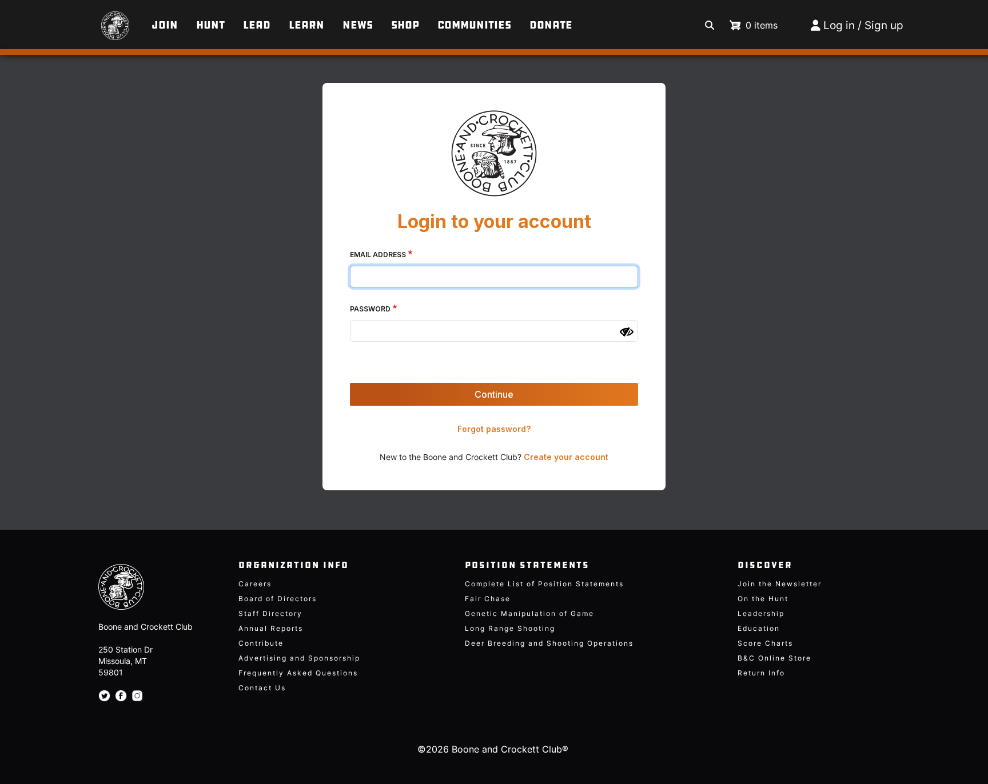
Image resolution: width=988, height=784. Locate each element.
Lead (256, 25)
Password (370, 309)
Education (759, 628)
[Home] (97, 20)
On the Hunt (763, 598)
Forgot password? (494, 429)
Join (165, 25)
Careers (255, 583)
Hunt (210, 25)
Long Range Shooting (510, 628)
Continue (494, 394)
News (357, 25)
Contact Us (262, 687)
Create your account (566, 457)
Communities (474, 25)
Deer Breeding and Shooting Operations (549, 643)
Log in (839, 25)
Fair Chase (488, 598)
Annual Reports (270, 628)
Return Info (761, 673)
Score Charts (765, 643)
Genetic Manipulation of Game (529, 613)
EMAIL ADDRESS (378, 254)
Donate (550, 25)
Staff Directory (270, 613)
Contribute (261, 643)
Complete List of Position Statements (544, 583)
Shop (405, 25)
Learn (306, 25)
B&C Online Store (774, 658)
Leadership (761, 613)
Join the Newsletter (780, 583)
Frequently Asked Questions (298, 673)
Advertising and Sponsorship (299, 658)
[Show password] (627, 332)
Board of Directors (277, 598)
